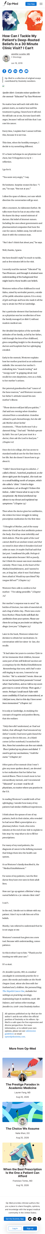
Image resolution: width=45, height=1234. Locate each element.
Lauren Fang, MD (22, 1092)
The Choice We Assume (22, 1128)
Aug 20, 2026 (15, 1096)
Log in (15, 1228)
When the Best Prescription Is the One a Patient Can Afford (22, 1173)
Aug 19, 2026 (15, 1185)
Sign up (30, 1228)
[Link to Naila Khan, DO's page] (22, 1121)
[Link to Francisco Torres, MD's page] (22, 1162)
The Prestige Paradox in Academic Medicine (22, 1086)
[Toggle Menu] (41, 4)
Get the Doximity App (15, 1219)
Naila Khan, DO (22, 1133)
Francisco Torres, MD (22, 1181)
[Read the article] (22, 1068)
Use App (31, 4)
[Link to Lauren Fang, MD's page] (22, 1077)
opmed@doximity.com (15, 1037)
